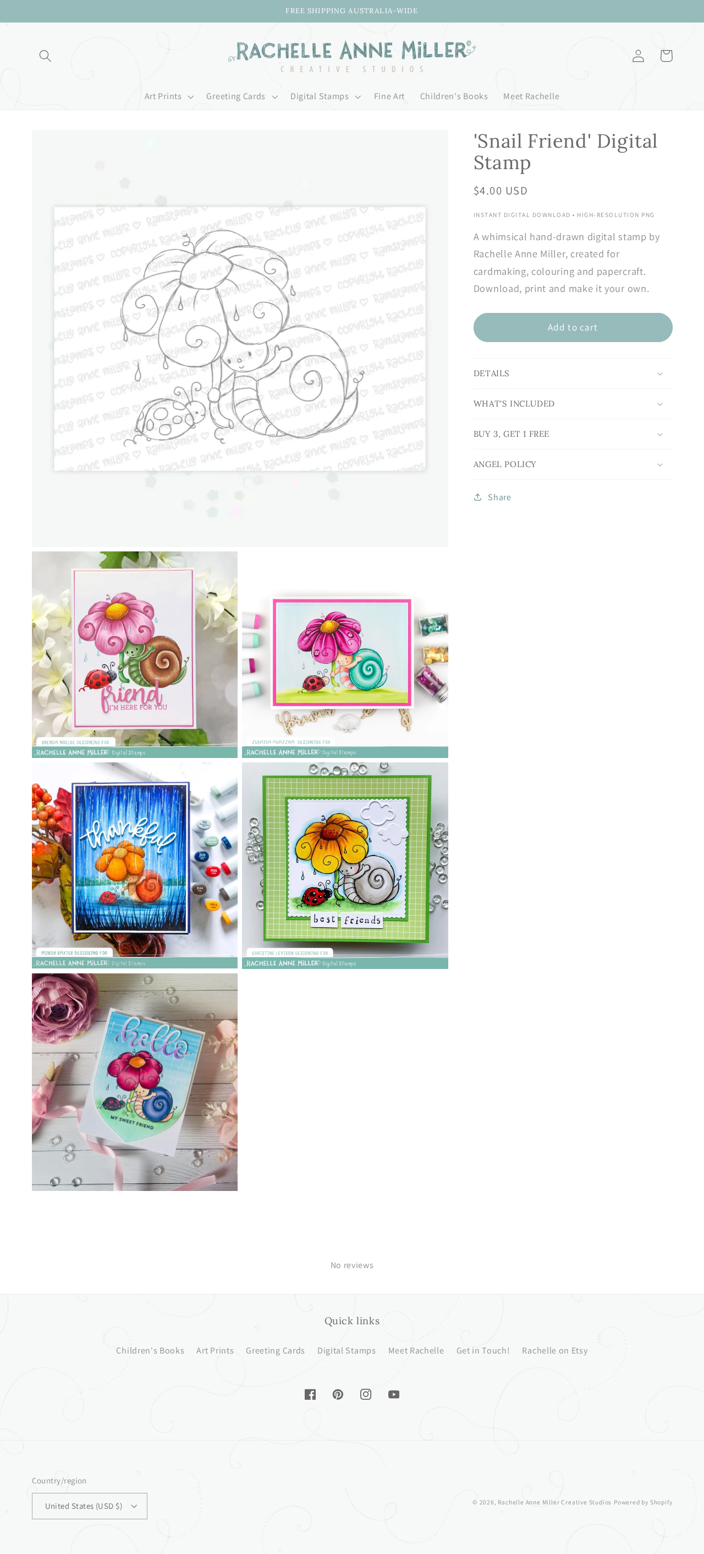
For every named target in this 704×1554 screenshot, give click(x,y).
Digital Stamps (346, 1350)
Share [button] (499, 497)
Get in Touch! (483, 1350)
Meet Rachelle (416, 1350)
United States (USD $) (84, 1506)
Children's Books (150, 1350)
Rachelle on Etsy (554, 1350)
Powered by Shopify (643, 1502)
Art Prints (215, 1350)
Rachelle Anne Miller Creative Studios (555, 1502)
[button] (46, 56)
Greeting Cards (275, 1350)
